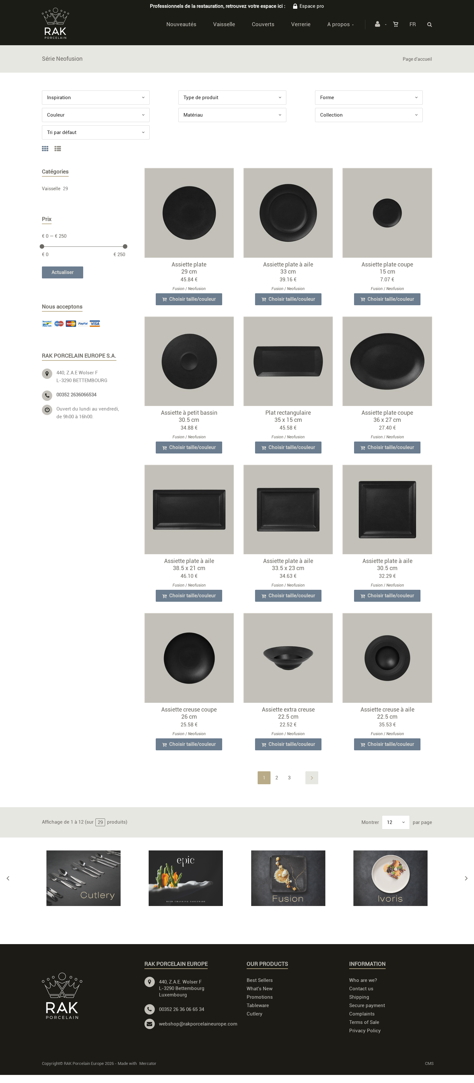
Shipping (359, 997)
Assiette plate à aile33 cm (288, 268)
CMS (429, 1063)
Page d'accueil (417, 59)
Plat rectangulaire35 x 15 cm (288, 416)
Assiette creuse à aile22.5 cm (387, 713)
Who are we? (363, 980)
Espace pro (312, 6)
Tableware (258, 1005)
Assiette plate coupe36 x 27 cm (387, 416)
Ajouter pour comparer (192, 214)
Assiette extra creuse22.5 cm (288, 713)
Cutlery (254, 1014)
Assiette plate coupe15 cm (387, 268)
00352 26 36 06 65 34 (181, 1009)
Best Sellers (260, 980)
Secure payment (367, 1005)
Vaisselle (224, 24)
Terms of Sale (364, 1022)
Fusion (178, 288)
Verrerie (301, 24)
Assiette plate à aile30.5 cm (387, 564)
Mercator (147, 1063)
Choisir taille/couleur (192, 299)
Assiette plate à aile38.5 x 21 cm (189, 564)
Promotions (260, 997)
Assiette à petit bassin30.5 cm (189, 416)
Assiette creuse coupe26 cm (189, 713)
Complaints (362, 1014)
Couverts (263, 24)
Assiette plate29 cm (189, 268)
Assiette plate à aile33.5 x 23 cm (288, 564)
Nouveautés (181, 24)
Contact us (361, 989)
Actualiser (63, 272)
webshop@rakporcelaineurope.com (198, 1024)
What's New (259, 989)
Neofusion (197, 288)
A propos (338, 24)
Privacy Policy (365, 1031)
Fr (413, 24)
